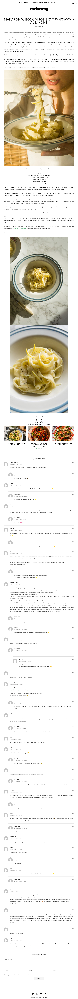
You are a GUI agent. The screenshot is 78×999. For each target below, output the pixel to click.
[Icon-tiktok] (45, 994)
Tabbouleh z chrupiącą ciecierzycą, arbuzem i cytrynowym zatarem (39, 445)
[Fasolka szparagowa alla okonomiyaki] (63, 433)
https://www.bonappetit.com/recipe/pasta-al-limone (22, 690)
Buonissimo (27, 67)
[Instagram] (37, 994)
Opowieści (35, 3)
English (53, 3)
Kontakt (46, 3)
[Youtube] (41, 994)
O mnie (41, 3)
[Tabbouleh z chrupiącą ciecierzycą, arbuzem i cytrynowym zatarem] (39, 433)
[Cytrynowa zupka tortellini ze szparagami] (15, 433)
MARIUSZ (12, 672)
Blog (20, 3)
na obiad (39, 28)
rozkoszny (39, 9)
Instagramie (16, 228)
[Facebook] (33, 994)
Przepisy (26, 3)
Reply (73, 462)
